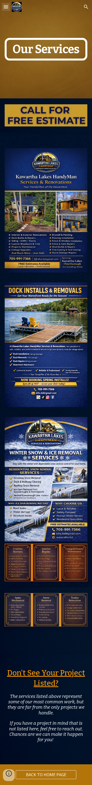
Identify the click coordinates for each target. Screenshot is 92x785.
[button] (6, 7)
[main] (46, 49)
